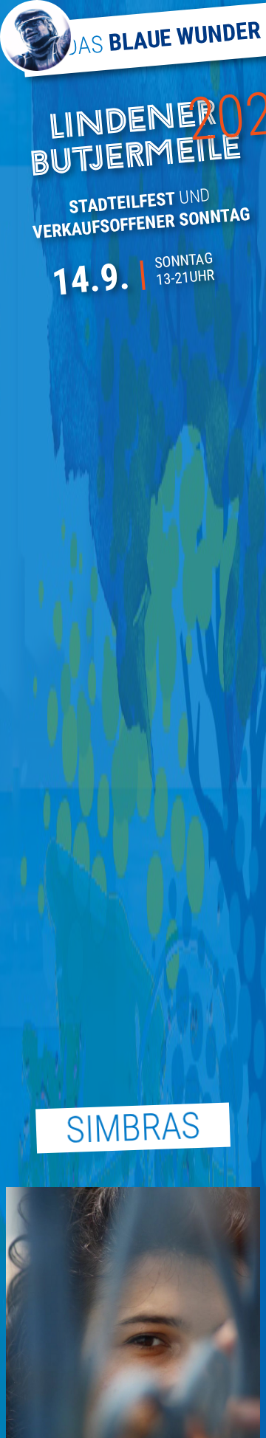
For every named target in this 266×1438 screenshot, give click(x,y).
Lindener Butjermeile (136, 141)
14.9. (90, 279)
